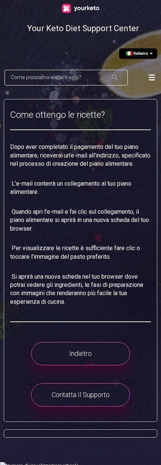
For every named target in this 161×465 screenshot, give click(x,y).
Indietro (80, 353)
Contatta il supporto (81, 395)
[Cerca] (115, 77)
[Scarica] (79, 229)
